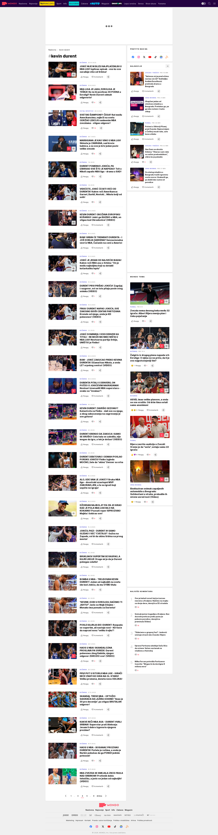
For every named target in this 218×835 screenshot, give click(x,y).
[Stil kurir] (90, 815)
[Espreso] (75, 815)
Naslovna (52, 50)
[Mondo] (9, 3)
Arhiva (99, 796)
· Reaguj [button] (137, 366)
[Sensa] (128, 815)
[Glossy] (98, 815)
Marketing (70, 820)
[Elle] (83, 815)
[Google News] (161, 57)
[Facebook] (133, 57)
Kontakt (88, 820)
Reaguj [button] (85, 77)
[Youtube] (150, 57)
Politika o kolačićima (121, 820)
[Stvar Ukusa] (151, 815)
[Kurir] (66, 815)
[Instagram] (139, 57)
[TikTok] (155, 57)
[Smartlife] (117, 815)
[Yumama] (139, 815)
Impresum (79, 820)
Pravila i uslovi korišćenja (102, 820)
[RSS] (167, 57)
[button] (97, 77)
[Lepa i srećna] (107, 815)
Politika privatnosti (144, 820)
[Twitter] (144, 57)
